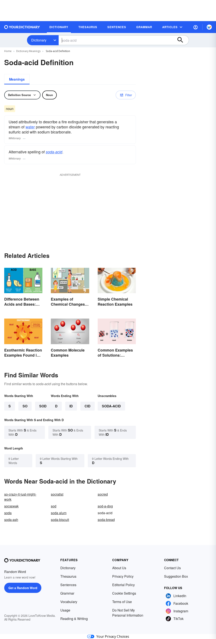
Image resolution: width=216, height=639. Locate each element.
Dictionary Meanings (28, 51)
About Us (119, 567)
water (30, 126)
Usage (65, 610)
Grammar (67, 593)
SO (25, 406)
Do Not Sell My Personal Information (127, 613)
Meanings (17, 79)
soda (8, 512)
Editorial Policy (123, 584)
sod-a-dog (105, 506)
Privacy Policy (123, 576)
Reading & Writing (74, 618)
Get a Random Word (22, 588)
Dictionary (38, 40)
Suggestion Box (176, 576)
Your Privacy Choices (112, 636)
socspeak (11, 506)
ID (71, 406)
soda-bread (106, 519)
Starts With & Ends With (22, 432)
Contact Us (172, 567)
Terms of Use (122, 601)
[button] (195, 27)
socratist (57, 494)
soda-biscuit (60, 519)
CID (87, 406)
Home (8, 51)
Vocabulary (68, 601)
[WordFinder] (209, 27)
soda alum (58, 512)
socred (103, 494)
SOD (43, 406)
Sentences (68, 584)
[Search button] (182, 40)
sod (53, 506)
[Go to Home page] (22, 27)
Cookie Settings (124, 593)
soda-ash (11, 519)
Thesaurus (68, 576)
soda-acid (54, 151)
